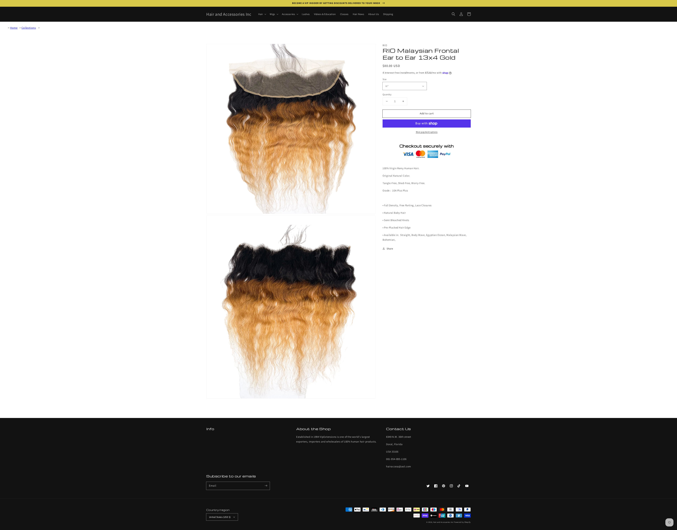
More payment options (427, 132)
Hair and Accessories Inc (443, 522)
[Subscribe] (266, 486)
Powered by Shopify (462, 522)
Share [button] (390, 248)
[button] (453, 14)
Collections (29, 28)
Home (13, 28)
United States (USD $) (220, 517)
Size (385, 79)
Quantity (387, 94)
